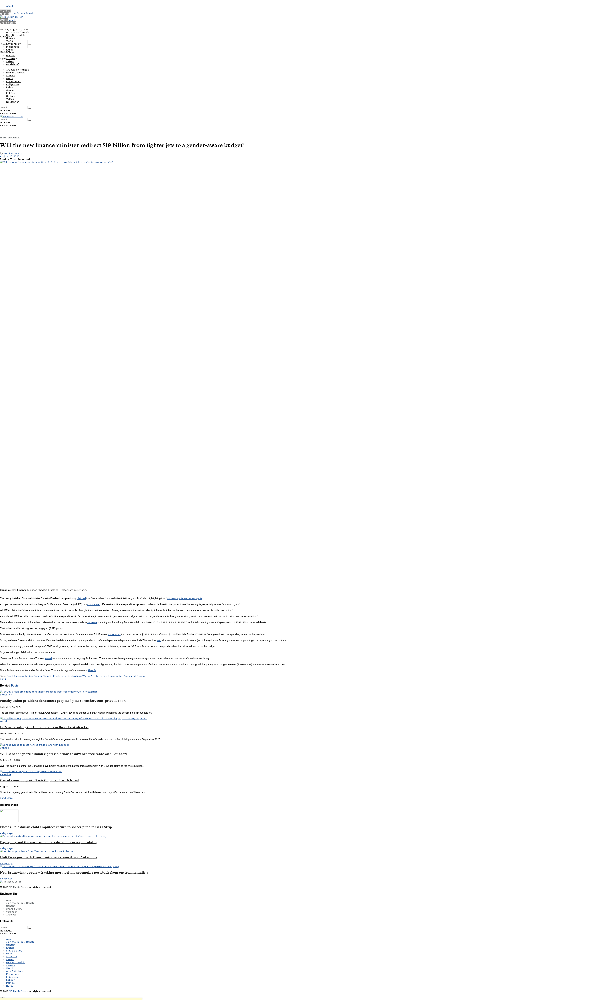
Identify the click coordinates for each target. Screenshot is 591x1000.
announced (114, 634)
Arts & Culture (14, 971)
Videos (10, 61)
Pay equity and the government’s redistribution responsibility (48, 842)
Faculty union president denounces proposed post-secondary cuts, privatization (63, 701)
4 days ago (6, 833)
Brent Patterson (13, 153)
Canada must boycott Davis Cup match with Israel (39, 780)
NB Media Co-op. (19, 887)
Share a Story (14, 908)
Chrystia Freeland (53, 676)
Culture (10, 58)
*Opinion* (14, 137)
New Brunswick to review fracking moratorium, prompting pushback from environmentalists (74, 872)
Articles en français (17, 32)
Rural (9, 985)
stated (48, 658)
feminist (68, 676)
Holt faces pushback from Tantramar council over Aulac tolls (48, 857)
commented (93, 604)
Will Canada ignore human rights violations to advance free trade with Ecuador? (63, 754)
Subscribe (6, 36)
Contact (10, 20)
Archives (11, 914)
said (159, 640)
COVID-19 (11, 956)
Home (3, 137)
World (9, 40)
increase (92, 622)
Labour (10, 49)
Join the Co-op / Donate (20, 13)
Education (6, 694)
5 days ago (6, 878)
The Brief (5, 11)
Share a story (8, 22)
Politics (10, 55)
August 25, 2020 (9, 156)
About (9, 5)
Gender (10, 52)
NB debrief (12, 64)
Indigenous (12, 46)
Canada (10, 37)
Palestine (5, 774)
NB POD (4, 13)
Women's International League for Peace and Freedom (114, 676)
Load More (6, 797)
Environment (13, 43)
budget (29, 676)
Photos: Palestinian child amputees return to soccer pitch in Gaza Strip (56, 827)
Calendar (11, 911)
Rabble (92, 670)
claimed (81, 598)
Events (4, 19)
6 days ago (6, 863)
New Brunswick (15, 35)
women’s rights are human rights (184, 598)
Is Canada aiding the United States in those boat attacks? (44, 727)
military (77, 676)
